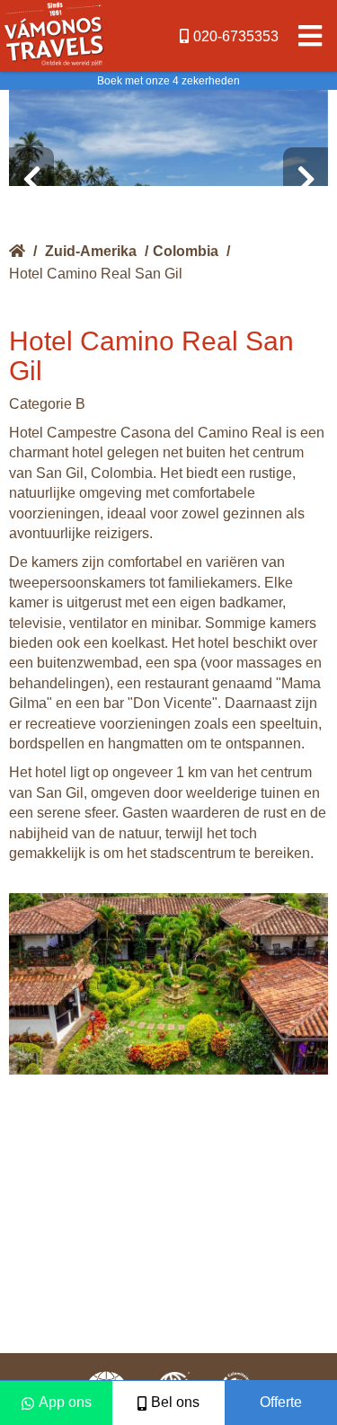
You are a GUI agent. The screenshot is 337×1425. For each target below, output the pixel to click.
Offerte (281, 1402)
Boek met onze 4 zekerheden (168, 81)
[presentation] (31, 179)
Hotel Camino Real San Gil (95, 273)
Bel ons (175, 1402)
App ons (65, 1402)
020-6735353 (236, 36)
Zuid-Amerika (91, 251)
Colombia (185, 251)
